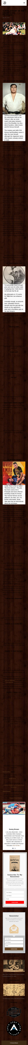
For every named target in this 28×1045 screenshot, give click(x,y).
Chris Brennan (9, 682)
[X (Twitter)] (15, 848)
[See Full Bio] (20, 846)
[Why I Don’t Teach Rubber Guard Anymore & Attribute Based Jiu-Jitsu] (14, 966)
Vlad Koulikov (6, 771)
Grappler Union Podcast (16, 798)
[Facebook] (13, 848)
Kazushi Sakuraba (9, 680)
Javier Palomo (6, 791)
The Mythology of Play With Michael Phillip (13, 998)
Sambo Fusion (12, 778)
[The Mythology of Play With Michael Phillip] (14, 990)
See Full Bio (16, 845)
